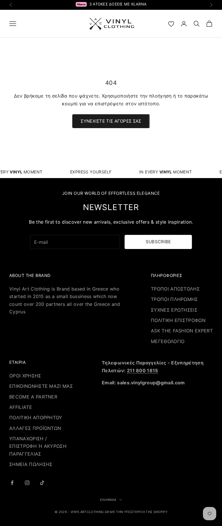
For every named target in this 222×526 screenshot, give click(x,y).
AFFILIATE (20, 407)
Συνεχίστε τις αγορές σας (111, 121)
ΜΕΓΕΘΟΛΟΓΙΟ (168, 341)
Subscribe (158, 241)
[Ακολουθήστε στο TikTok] (42, 483)
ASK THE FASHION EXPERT (182, 331)
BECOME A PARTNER (33, 397)
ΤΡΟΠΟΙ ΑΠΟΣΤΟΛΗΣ (175, 289)
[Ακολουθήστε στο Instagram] (27, 483)
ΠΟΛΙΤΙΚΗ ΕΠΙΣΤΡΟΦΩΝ (178, 320)
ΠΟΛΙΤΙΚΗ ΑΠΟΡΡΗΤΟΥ (35, 417)
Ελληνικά (108, 500)
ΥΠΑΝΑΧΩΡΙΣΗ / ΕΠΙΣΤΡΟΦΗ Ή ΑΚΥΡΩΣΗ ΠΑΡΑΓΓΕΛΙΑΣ (37, 446)
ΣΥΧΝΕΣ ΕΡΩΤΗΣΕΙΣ (174, 310)
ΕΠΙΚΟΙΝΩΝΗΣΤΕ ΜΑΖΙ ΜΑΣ (41, 386)
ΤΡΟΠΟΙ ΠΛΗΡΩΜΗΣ (174, 299)
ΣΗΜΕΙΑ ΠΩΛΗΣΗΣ (30, 464)
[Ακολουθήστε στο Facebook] (12, 483)
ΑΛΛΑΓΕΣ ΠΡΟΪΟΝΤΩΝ (35, 428)
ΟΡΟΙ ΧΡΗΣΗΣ (25, 376)
